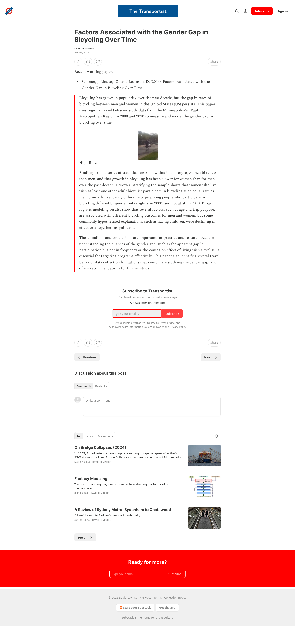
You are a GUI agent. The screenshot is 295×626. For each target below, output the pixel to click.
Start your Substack (137, 607)
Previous (89, 357)
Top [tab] (79, 436)
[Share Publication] (246, 11)
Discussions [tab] (105, 436)
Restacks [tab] (101, 386)
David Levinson (84, 48)
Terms (158, 597)
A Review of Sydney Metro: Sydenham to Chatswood (122, 509)
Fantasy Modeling (90, 478)
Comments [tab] (84, 386)
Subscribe (261, 11)
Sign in (282, 11)
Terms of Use (167, 323)
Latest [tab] (89, 436)
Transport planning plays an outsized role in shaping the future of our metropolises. (122, 486)
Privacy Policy (178, 327)
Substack (128, 617)
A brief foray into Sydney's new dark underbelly (107, 515)
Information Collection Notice (146, 327)
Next (208, 357)
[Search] (237, 11)
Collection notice (175, 597)
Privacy (146, 597)
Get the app (167, 607)
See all (82, 537)
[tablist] (91, 386)
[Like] (78, 62)
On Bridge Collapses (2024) (100, 447)
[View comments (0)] (88, 62)
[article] (147, 457)
